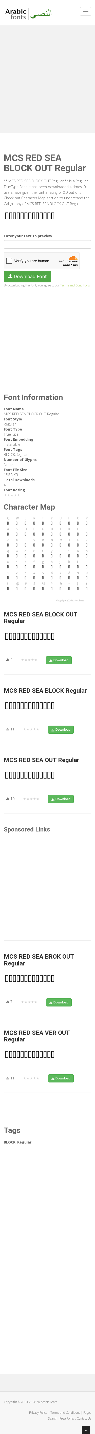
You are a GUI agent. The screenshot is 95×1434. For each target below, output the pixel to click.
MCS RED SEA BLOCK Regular (45, 690)
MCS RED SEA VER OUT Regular (37, 1036)
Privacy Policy (38, 1412)
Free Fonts (67, 1418)
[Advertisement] (47, 77)
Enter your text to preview (28, 236)
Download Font (29, 276)
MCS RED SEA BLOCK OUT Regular (40, 618)
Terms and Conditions (75, 285)
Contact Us (84, 1418)
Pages (87, 1412)
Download (60, 660)
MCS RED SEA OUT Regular (41, 760)
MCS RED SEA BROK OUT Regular (39, 960)
